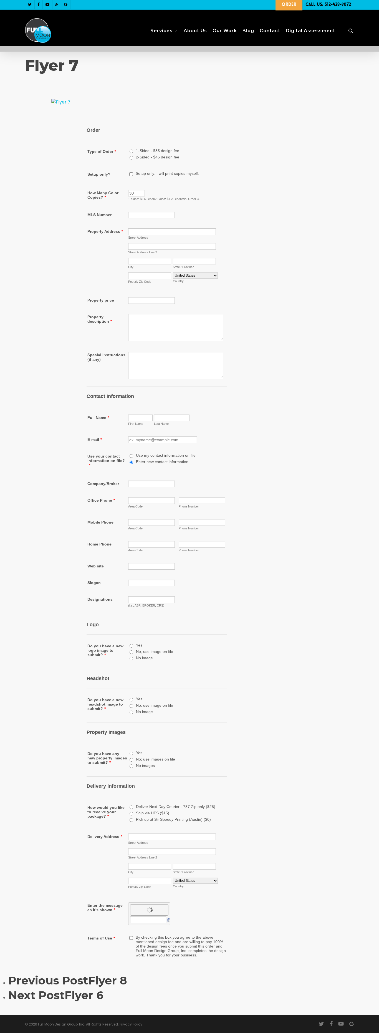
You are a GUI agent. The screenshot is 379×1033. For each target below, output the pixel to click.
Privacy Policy (131, 1024)
